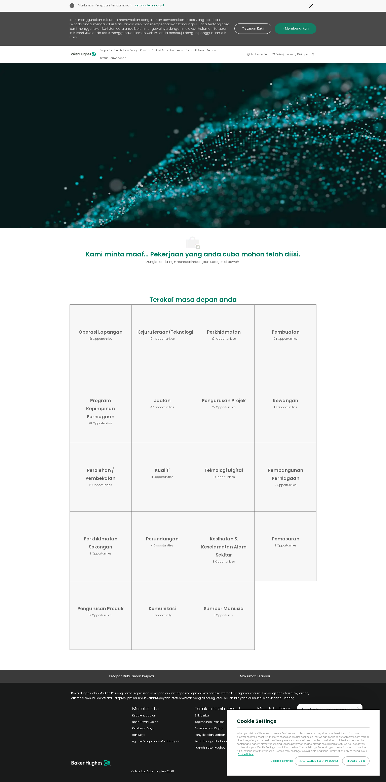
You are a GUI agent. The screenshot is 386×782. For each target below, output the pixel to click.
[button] (252, 28)
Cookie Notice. (246, 754)
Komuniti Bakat (195, 50)
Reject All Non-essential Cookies (319, 761)
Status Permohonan (113, 58)
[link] (161, 715)
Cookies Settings (281, 761)
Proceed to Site (356, 761)
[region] (303, 742)
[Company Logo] (84, 54)
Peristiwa (212, 50)
